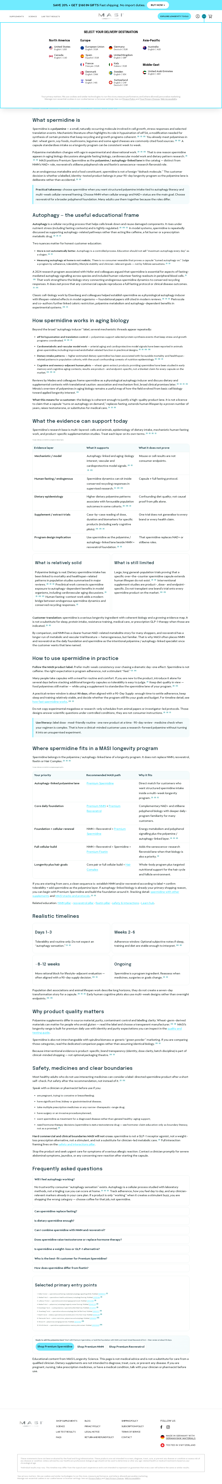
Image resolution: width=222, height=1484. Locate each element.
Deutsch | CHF (121, 85)
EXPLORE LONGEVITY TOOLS (174, 16)
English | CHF (120, 82)
